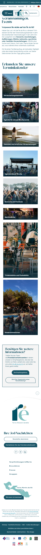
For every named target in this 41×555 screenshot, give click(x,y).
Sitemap (4, 525)
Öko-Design (30, 532)
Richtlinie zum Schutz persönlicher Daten (20, 528)
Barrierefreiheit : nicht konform (16, 532)
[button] (38, 7)
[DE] (38, 7)
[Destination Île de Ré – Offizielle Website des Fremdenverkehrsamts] (20, 13)
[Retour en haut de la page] (37, 393)
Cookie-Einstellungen (32, 525)
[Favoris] (34, 6)
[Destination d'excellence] (14, 538)
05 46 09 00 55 (17, 364)
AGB (23, 525)
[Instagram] (20, 452)
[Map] (26, 7)
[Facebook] (16, 452)
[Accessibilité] (30, 6)
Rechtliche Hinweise (14, 525)
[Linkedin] (25, 452)
